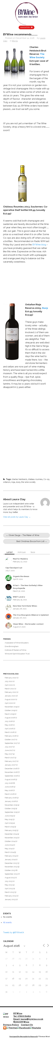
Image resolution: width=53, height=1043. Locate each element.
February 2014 (10, 856)
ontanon (6, 482)
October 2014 (10, 841)
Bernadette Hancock (29, 1036)
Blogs (15, 41)
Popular (22, 552)
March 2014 (9, 852)
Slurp (45, 308)
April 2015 (9, 823)
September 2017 (11, 743)
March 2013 (9, 892)
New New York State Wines (25, 606)
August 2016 (10, 779)
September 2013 (11, 874)
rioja (13, 482)
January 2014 (10, 860)
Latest (9, 552)
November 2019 (11, 707)
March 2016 (9, 794)
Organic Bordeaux (21, 576)
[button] (14, 62)
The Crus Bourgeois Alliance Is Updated (31, 615)
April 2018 (9, 729)
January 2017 (10, 765)
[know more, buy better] (26, 13)
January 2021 (10, 696)
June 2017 (9, 750)
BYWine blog (39, 244)
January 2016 (10, 801)
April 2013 (9, 889)
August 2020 (10, 699)
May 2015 (8, 819)
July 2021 (8, 681)
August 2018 (10, 718)
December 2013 (11, 863)
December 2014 (11, 834)
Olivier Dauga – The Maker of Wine (22, 535)
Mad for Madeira (20, 559)
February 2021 (10, 692)
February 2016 (10, 798)
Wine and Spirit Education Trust (17, 654)
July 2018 (9, 721)
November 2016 (11, 772)
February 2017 (10, 761)
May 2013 (8, 885)
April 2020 (9, 703)
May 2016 (9, 790)
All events (7, 922)
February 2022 (10, 678)
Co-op (46, 479)
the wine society (28, 482)
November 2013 (11, 867)
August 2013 (10, 878)
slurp (18, 482)
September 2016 (11, 776)
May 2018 (9, 725)
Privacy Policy (11, 1025)
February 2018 (10, 736)
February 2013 (10, 896)
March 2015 (9, 827)
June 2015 (9, 816)
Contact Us (27, 1025)
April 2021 (9, 685)
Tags (32, 552)
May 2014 (8, 849)
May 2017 (8, 754)
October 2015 (10, 808)
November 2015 (11, 805)
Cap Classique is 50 (13, 568)
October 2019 (10, 710)
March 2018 (9, 732)
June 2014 (9, 845)
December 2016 (11, 769)
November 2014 (11, 838)
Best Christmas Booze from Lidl (31, 541)
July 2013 (8, 881)
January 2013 (10, 899)
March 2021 (9, 689)
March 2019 (9, 714)
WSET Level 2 (19, 597)
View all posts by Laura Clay (17, 517)
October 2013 (10, 870)
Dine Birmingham (11, 646)
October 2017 (10, 740)
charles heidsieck (19, 479)
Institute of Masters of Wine (15, 650)
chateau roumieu (35, 479)
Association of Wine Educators (17, 643)
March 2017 (9, 758)
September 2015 (11, 812)
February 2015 (10, 830)
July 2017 (8, 747)
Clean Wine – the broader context (28, 624)
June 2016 (9, 787)
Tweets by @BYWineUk (13, 932)
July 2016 (9, 783)
